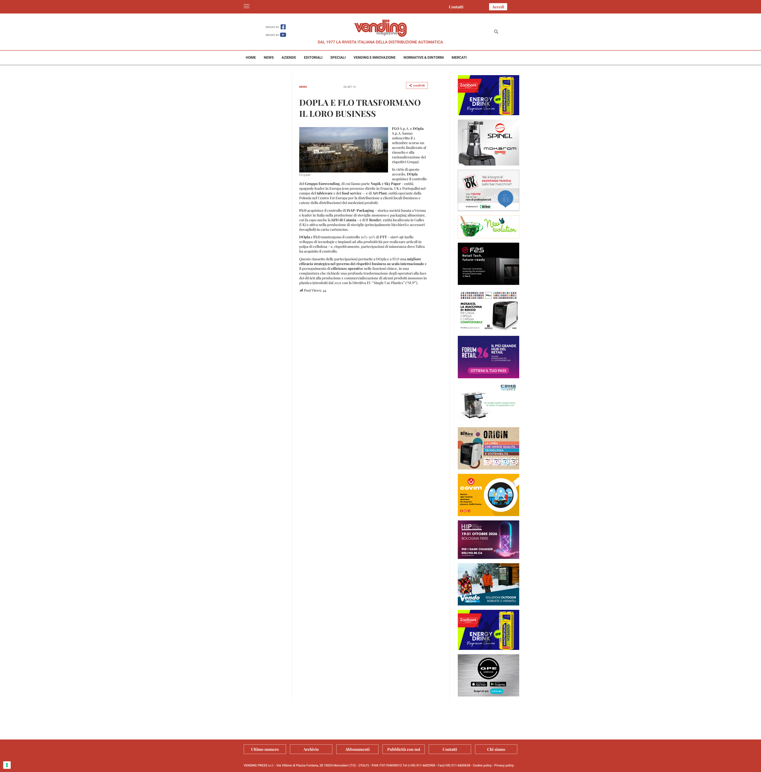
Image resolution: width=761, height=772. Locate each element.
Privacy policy (504, 765)
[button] (496, 32)
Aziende (289, 57)
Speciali (338, 57)
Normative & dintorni (423, 57)
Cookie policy (482, 765)
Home (251, 57)
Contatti (456, 6)
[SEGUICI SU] (283, 27)
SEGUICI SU (272, 27)
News (269, 57)
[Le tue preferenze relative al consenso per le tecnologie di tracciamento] (7, 765)
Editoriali (313, 57)
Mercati (459, 57)
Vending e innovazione (375, 57)
